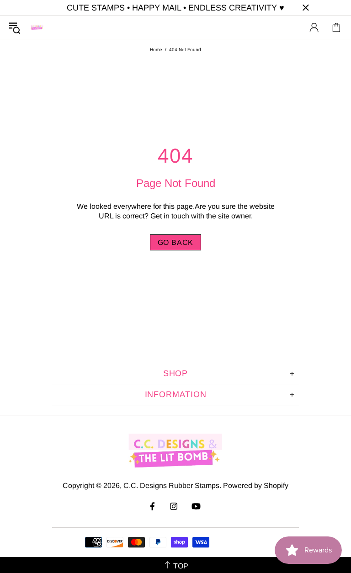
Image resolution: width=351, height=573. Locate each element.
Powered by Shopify (255, 485)
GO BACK (176, 242)
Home (156, 49)
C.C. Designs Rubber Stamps (37, 27)
